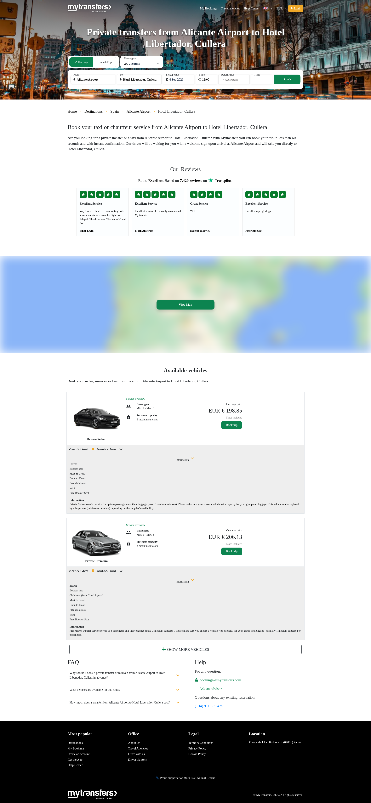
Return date (227, 74)
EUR (280, 8)
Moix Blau (190, 777)
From (76, 74)
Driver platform (137, 759)
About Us (134, 742)
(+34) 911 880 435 (209, 706)
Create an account (78, 754)
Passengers (130, 58)
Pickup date (172, 74)
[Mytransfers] (89, 8)
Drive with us (136, 754)
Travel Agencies (138, 748)
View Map (185, 304)
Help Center (251, 8)
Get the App (75, 759)
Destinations (75, 742)
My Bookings (208, 8)
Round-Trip (105, 62)
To (121, 74)
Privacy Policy (197, 748)
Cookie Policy (197, 754)
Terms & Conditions (200, 742)
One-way (82, 62)
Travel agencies (230, 8)
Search (287, 79)
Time (202, 74)
